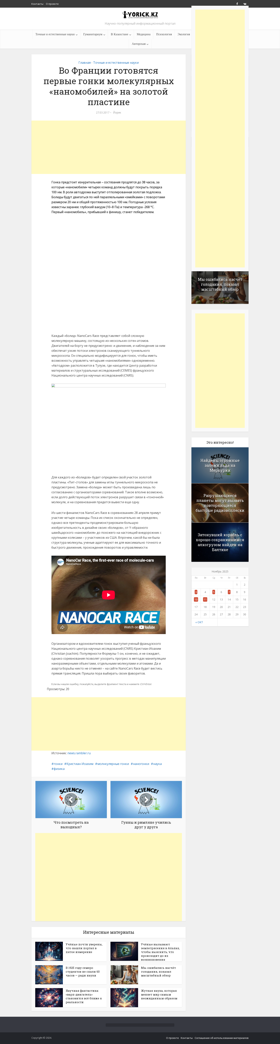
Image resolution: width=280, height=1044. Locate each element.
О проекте (52, 4)
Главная (84, 62)
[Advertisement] (108, 147)
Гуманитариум (92, 34)
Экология (184, 34)
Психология (164, 34)
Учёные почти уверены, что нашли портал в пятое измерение (84, 948)
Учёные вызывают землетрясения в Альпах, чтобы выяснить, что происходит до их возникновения (160, 951)
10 (196, 599)
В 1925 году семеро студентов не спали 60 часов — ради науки (83, 971)
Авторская (139, 44)
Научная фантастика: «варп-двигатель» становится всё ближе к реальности (84, 996)
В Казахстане (119, 34)
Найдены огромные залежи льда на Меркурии (220, 465)
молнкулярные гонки (113, 764)
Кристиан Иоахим (79, 764)
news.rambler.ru (79, 753)
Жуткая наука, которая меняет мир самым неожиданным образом (159, 994)
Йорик (117, 112)
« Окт (199, 622)
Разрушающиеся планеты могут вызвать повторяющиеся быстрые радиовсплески (220, 503)
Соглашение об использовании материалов (222, 1038)
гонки (58, 764)
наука (157, 764)
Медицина (143, 34)
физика (59, 769)
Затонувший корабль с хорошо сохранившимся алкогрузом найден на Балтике (220, 542)
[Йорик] (140, 14)
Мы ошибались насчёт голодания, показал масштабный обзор (158, 971)
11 (205, 599)
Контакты (37, 4)
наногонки (141, 764)
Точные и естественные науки (55, 34)
